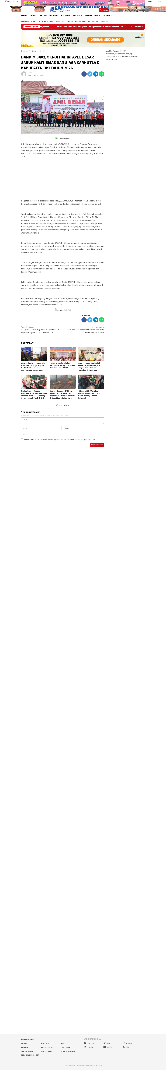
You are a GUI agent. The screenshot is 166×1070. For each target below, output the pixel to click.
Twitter (108, 1043)
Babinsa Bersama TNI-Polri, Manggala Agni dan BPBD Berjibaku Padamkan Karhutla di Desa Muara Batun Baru (62, 394)
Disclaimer (65, 1047)
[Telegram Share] (95, 74)
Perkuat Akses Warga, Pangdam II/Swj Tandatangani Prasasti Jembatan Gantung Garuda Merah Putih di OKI (34, 394)
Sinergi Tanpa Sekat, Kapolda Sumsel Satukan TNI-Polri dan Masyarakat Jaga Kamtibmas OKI (40, 330)
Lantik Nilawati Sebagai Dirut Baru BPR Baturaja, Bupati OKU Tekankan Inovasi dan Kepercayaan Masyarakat (33, 366)
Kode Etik (45, 1044)
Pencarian (104, 10)
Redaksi (24, 1047)
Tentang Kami (27, 1051)
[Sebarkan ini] (84, 74)
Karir (63, 1044)
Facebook (90, 1043)
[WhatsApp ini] (101, 74)
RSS (127, 1047)
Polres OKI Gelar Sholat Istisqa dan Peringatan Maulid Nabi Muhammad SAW (62, 27)
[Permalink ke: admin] (23, 74)
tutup (16, 1)
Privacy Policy (47, 1047)
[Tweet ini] (89, 74)
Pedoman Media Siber (30, 1055)
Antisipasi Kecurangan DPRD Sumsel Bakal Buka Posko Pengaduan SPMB (86, 330)
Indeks (24, 1044)
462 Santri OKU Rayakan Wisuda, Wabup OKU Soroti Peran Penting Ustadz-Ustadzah (89, 394)
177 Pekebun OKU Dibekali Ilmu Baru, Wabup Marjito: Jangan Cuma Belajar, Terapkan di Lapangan (89, 366)
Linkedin (90, 1047)
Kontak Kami (46, 1051)
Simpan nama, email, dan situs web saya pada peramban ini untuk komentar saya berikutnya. (59, 439)
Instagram (129, 1043)
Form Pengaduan (68, 1051)
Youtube (109, 1047)
